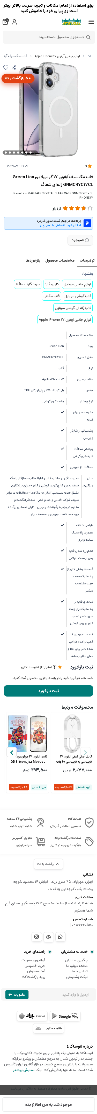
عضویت (19, 995)
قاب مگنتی (51, 296)
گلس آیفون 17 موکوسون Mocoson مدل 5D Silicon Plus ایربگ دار (29, 759)
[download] (48, 1028)
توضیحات (87, 260)
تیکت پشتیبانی (77, 977)
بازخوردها (33, 260)
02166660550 (82, 925)
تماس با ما (80, 971)
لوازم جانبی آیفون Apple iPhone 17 (57, 56)
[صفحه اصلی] (89, 56)
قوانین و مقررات (33, 960)
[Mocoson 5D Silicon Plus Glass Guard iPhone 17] (27, 733)
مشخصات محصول (59, 260)
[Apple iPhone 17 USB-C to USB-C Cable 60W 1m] (72, 733)
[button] (11, 752)
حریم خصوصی (35, 966)
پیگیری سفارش (76, 960)
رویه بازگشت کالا (33, 977)
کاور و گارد (52, 284)
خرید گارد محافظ (28, 284)
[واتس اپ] (60, 936)
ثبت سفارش (36, 971)
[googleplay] (65, 1016)
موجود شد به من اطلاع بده (48, 1104)
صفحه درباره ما (77, 966)
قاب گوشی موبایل (77, 296)
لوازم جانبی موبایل (77, 284)
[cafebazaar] (32, 1016)
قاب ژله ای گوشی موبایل (73, 308)
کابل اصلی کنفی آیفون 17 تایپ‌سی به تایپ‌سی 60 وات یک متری (74, 759)
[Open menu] (91, 21)
